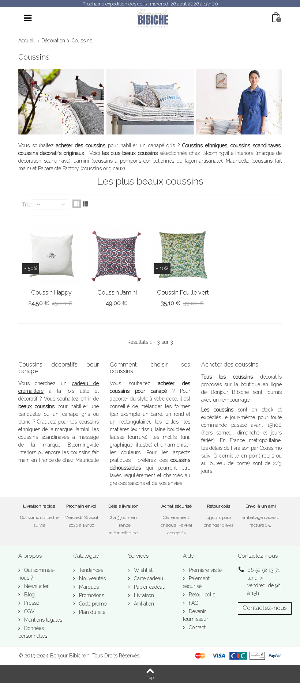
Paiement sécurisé (196, 582)
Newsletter (36, 586)
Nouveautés (92, 578)
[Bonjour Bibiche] (153, 18)
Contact (196, 627)
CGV (29, 611)
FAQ (192, 603)
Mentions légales (42, 620)
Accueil (26, 40)
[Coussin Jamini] (117, 255)
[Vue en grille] (76, 204)
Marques (88, 587)
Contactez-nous (265, 607)
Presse (31, 603)
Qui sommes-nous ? (36, 574)
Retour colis (201, 594)
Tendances (90, 570)
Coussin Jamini (117, 292)
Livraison (143, 595)
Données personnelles (32, 632)
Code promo (92, 604)
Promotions (91, 595)
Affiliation (143, 604)
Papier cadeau (148, 587)
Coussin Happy (51, 292)
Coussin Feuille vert (183, 292)
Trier (27, 205)
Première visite (204, 570)
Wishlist (142, 570)
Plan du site (91, 612)
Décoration (53, 40)
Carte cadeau (147, 578)
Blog (29, 594)
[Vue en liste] (85, 204)
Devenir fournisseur (195, 615)
